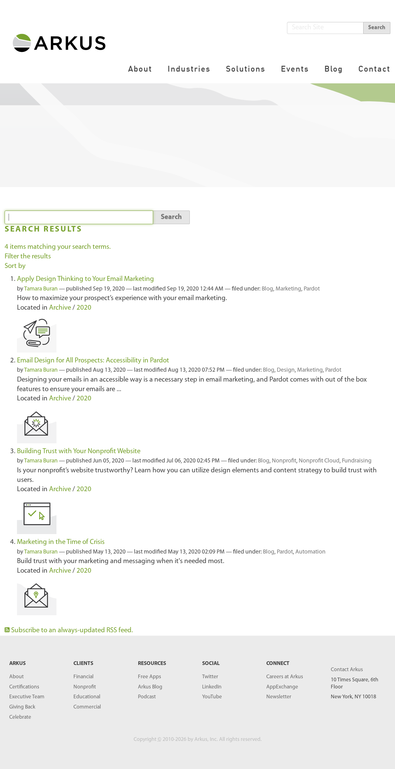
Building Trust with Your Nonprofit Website (78, 451)
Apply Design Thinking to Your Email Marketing (85, 279)
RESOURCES (152, 663)
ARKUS (17, 663)
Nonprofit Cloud (319, 461)
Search (376, 28)
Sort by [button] (15, 266)
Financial (83, 676)
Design (286, 370)
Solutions (245, 68)
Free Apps (149, 676)
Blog (333, 68)
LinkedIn (212, 687)
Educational (86, 697)
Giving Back (22, 707)
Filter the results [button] (28, 256)
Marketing (288, 289)
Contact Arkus (347, 669)
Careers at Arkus (284, 676)
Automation (310, 552)
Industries (189, 68)
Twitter (210, 676)
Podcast (147, 697)
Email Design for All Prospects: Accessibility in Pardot (93, 360)
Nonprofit (284, 461)
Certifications (24, 687)
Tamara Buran (41, 289)
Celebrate (20, 717)
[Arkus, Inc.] (63, 42)
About (140, 68)
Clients (83, 663)
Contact (374, 68)
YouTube (212, 697)
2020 (84, 307)
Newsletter (278, 697)
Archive (60, 307)
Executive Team (26, 697)
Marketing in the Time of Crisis (61, 542)
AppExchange (282, 687)
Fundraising (357, 461)
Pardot (312, 289)
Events (295, 68)
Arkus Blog (150, 687)
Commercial (87, 707)
